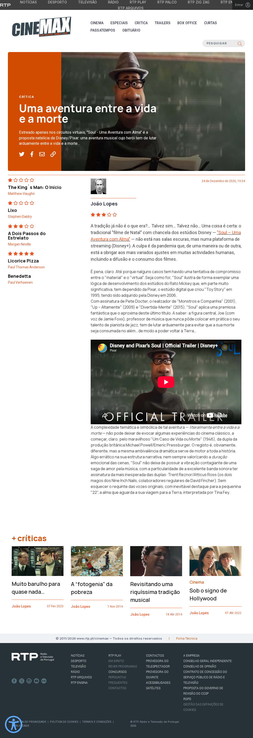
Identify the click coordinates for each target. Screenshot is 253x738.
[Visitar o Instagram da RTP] (29, 681)
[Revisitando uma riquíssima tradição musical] (156, 561)
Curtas (210, 23)
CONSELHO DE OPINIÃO (199, 666)
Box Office (187, 23)
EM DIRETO (116, 661)
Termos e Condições (96, 721)
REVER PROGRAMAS (122, 666)
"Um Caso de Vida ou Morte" (176, 439)
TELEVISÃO (78, 666)
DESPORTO (78, 661)
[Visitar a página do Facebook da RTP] (14, 681)
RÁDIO (75, 672)
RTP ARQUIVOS (81, 677)
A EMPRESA (191, 655)
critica (141, 23)
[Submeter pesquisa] (239, 43)
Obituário (131, 30)
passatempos (102, 30)
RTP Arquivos (131, 8)
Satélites (153, 688)
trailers (162, 23)
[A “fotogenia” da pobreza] (97, 561)
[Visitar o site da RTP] (5, 5)
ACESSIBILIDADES (158, 682)
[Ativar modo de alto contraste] (13, 724)
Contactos (117, 688)
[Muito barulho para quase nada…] (37, 561)
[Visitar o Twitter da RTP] (21, 681)
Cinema (97, 23)
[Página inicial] (41, 27)
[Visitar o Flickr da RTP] (44, 681)
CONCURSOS (117, 672)
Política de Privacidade (29, 721)
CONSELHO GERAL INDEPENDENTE (207, 661)
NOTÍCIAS (77, 655)
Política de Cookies (64, 721)
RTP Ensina (79, 682)
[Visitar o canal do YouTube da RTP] (36, 681)
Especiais (119, 23)
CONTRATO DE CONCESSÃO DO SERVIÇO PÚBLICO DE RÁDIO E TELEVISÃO (205, 677)
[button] (24, 154)
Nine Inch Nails (124, 480)
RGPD (187, 699)
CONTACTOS (155, 655)
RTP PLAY (114, 655)
